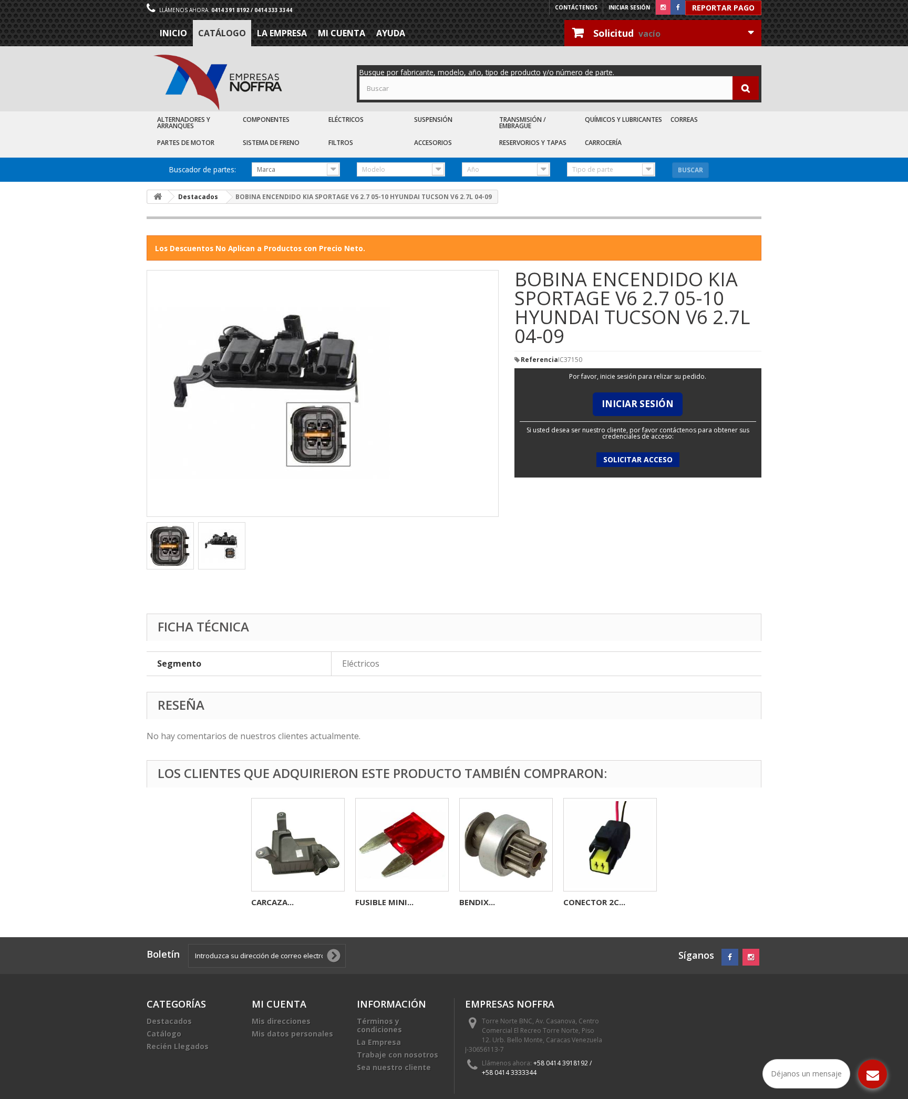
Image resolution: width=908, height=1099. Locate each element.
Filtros (340, 142)
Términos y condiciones (379, 1025)
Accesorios (433, 142)
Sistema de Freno (271, 142)
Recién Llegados (178, 1046)
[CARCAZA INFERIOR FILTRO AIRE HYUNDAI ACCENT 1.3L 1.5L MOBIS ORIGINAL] (298, 844)
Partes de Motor (185, 142)
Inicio (173, 33)
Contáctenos (576, 7)
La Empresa (282, 33)
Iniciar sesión (629, 7)
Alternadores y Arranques (183, 122)
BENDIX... (477, 902)
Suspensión (433, 119)
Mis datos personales (292, 1034)
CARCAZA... (272, 902)
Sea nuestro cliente (394, 1067)
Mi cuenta (341, 33)
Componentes (266, 119)
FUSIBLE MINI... (384, 902)
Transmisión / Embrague (522, 122)
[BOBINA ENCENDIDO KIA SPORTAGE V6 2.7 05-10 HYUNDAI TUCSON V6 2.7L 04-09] (170, 546)
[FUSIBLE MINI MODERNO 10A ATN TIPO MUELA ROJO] (402, 844)
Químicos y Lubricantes (623, 119)
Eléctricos (346, 119)
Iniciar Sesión (638, 404)
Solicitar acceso (638, 459)
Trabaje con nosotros (397, 1055)
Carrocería (603, 142)
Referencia (539, 360)
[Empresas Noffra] (217, 82)
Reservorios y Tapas (532, 142)
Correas (684, 119)
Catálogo (222, 33)
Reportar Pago (723, 8)
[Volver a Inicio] (158, 196)
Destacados (169, 1021)
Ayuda (390, 33)
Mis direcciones (281, 1021)
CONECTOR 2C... (594, 902)
